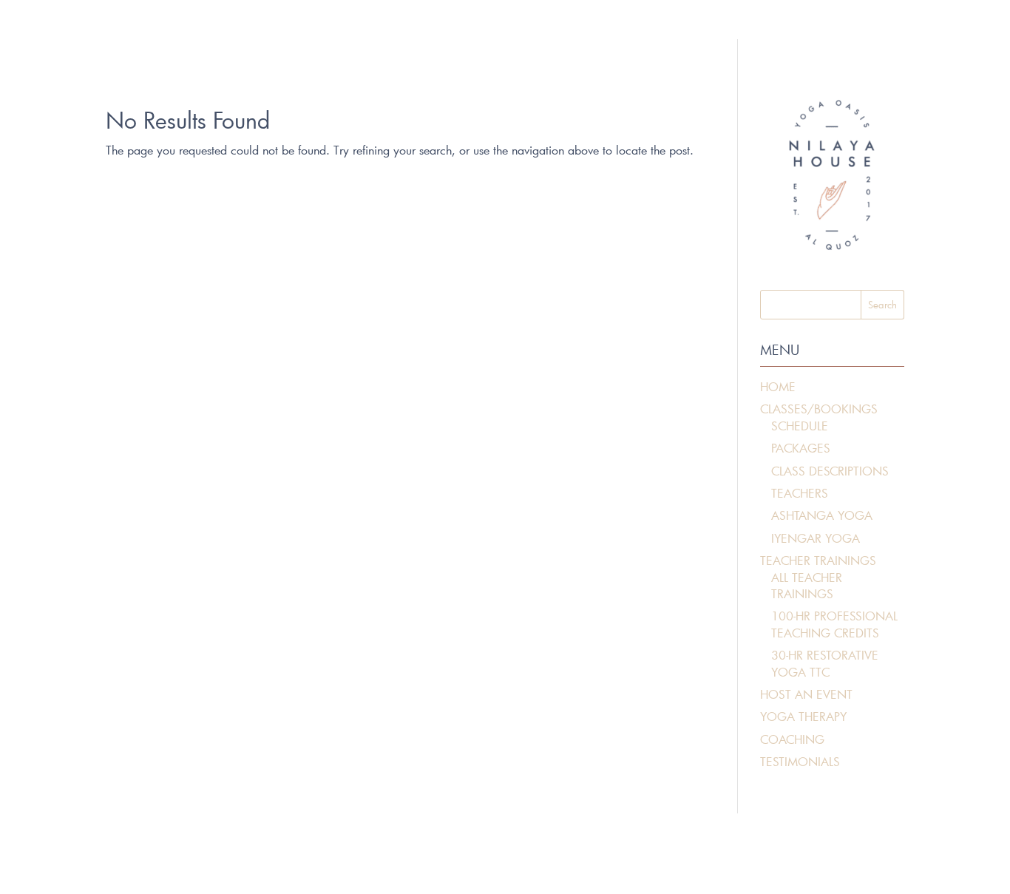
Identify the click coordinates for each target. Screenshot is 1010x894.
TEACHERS (799, 493)
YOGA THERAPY (803, 716)
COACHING (792, 739)
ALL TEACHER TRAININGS (806, 585)
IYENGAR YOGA (815, 538)
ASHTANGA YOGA (821, 515)
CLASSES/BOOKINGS (819, 408)
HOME (778, 386)
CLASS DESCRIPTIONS (830, 470)
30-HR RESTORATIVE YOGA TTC (824, 663)
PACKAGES (800, 448)
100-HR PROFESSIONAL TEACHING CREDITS (834, 624)
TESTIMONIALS (800, 761)
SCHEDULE (799, 425)
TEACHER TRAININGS (818, 560)
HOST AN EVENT (806, 694)
